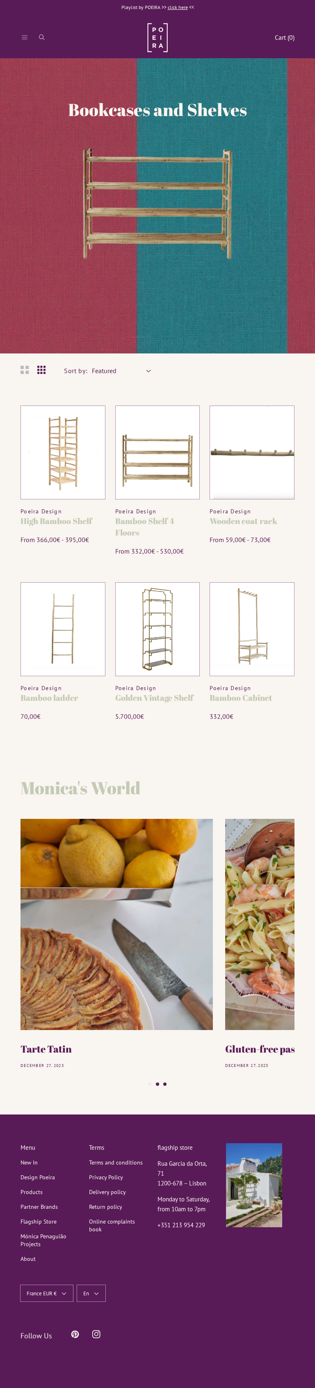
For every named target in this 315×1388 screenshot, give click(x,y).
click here (178, 7)
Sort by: (76, 371)
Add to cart (63, 482)
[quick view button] (88, 422)
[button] (25, 37)
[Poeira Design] (157, 37)
